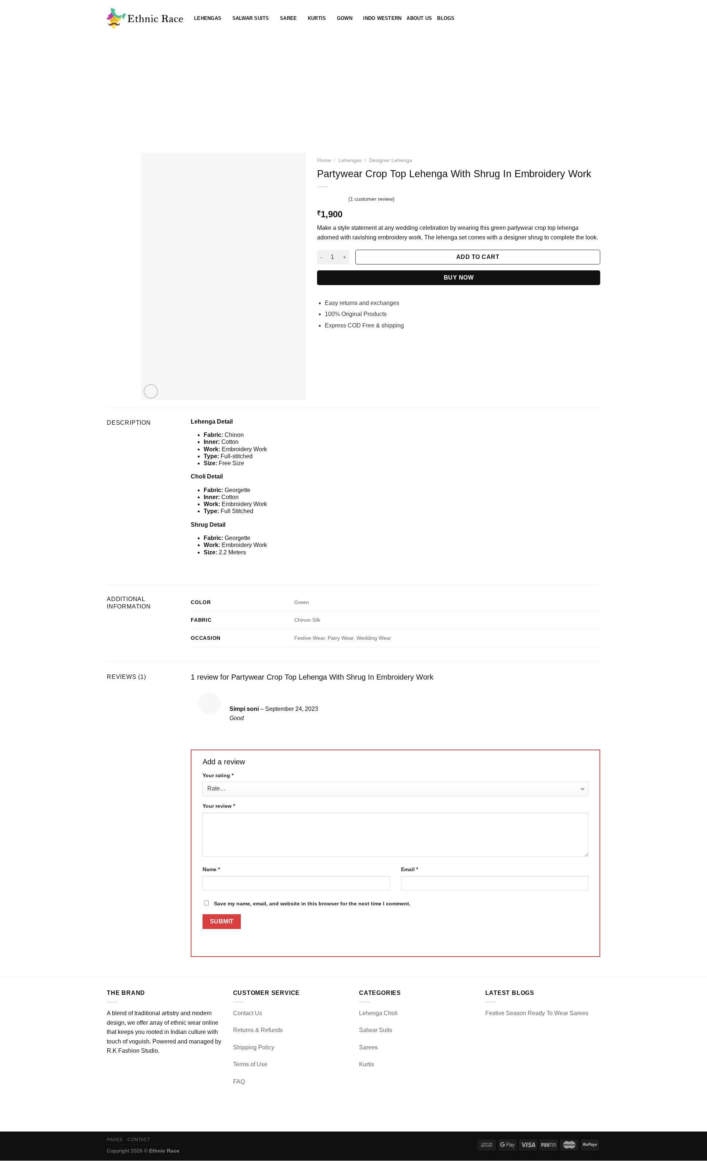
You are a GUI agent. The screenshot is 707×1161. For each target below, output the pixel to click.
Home (324, 160)
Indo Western (382, 18)
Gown (344, 18)
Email (409, 869)
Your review (219, 806)
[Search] (572, 18)
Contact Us (247, 1013)
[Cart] (596, 18)
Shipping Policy (253, 1047)
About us (419, 18)
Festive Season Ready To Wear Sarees (536, 1013)
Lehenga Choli (378, 1013)
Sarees (368, 1047)
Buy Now (459, 277)
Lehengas (207, 18)
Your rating (218, 775)
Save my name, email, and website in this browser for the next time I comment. (312, 903)
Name (211, 869)
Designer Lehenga (390, 160)
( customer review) (371, 199)
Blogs (445, 18)
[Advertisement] (353, 92)
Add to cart (477, 257)
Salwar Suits (250, 18)
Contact (138, 1139)
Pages (115, 1139)
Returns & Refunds (258, 1030)
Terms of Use (250, 1064)
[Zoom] (151, 391)
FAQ (239, 1081)
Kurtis (317, 18)
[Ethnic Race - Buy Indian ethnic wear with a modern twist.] (145, 18)
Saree (288, 18)
